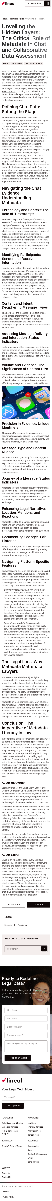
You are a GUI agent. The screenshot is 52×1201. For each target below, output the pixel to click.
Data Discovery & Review (12, 1123)
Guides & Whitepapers (37, 1154)
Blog (30, 1150)
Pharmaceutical (34, 1131)
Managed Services (10, 1127)
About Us (6, 1173)
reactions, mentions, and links (33, 173)
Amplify (22, 877)
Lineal (4, 860)
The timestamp (9, 219)
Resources (33, 1141)
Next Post (39, 904)
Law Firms (32, 1123)
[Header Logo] (8, 3)
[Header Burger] (47, 3)
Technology (7, 1141)
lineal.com (32, 895)
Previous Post (14, 904)
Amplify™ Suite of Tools (12, 1146)
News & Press (33, 1162)
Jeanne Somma (9, 788)
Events (30, 1158)
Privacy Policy (8, 1197)
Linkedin (8, 925)
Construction (33, 1135)
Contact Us (35, 3)
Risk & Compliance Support (10, 1132)
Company (6, 1168)
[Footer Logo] (12, 1080)
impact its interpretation (25, 319)
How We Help (7, 1118)
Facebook (22, 925)
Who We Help (33, 1118)
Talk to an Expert (18, 1058)
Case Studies (33, 1146)
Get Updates (44, 948)
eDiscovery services (11, 874)
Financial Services (35, 1127)
